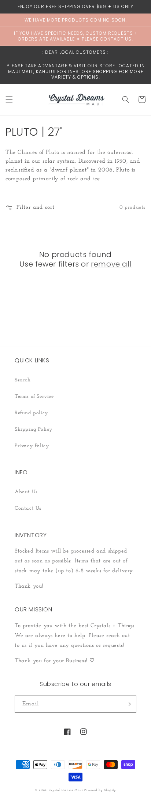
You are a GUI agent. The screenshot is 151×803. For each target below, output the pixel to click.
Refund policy (31, 413)
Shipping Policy (34, 429)
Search (23, 380)
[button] (9, 99)
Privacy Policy (32, 446)
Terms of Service (34, 396)
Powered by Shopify (100, 790)
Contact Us (28, 508)
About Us (26, 492)
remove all (111, 264)
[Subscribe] (128, 704)
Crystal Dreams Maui (65, 790)
